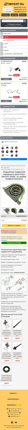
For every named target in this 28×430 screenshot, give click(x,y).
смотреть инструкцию (9, 232)
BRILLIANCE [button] (7, 33)
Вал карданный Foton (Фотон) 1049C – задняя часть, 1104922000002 (17, 334)
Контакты (23, 15)
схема (18, 405)
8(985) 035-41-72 (20, 9)
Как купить (5, 15)
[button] (25, 194)
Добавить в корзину (14, 225)
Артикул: (3, 216)
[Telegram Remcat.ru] (12, 422)
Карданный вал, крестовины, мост (13, 169)
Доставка (14, 15)
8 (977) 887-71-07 (14, 412)
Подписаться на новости (14, 159)
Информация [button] (13, 399)
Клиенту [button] (13, 393)
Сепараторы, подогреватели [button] (13, 54)
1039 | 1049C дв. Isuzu (8, 40)
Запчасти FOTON (20, 165)
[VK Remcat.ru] (16, 422)
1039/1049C (6, 167)
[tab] (14, 33)
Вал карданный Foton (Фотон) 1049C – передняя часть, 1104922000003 (17, 356)
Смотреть (6, 79)
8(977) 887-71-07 (20, 7)
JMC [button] (5, 47)
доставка (4, 240)
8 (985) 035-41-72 (15, 414)
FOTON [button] (6, 37)
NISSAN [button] (6, 50)
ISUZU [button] (6, 43)
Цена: (3, 220)
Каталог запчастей (7, 165)
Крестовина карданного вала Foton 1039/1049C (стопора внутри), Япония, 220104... (6, 356)
